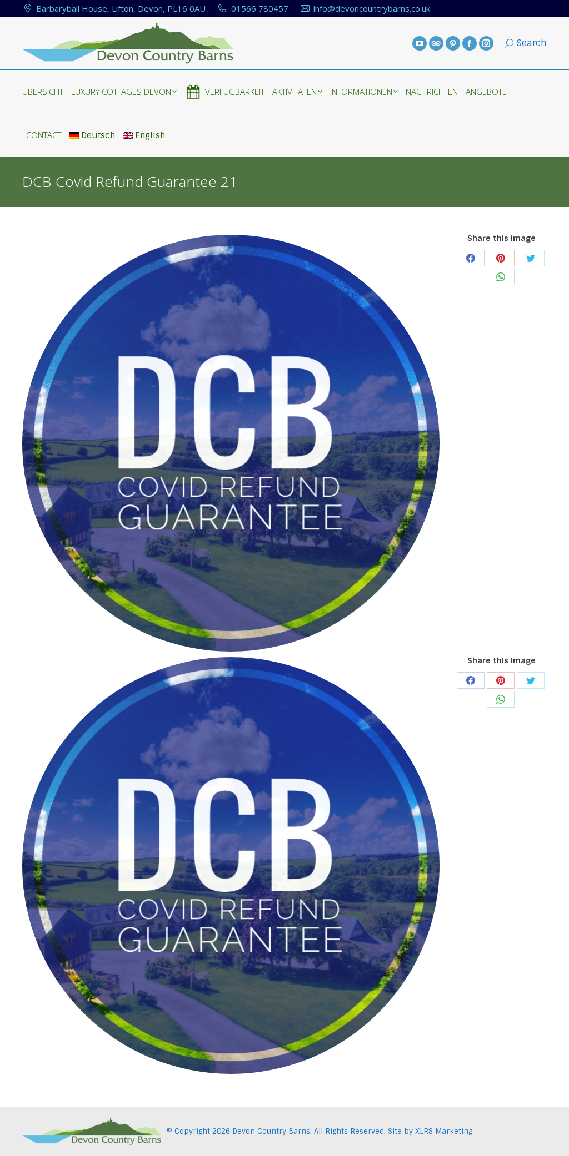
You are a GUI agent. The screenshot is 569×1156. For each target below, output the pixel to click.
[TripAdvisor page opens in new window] (436, 43)
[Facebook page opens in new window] (469, 43)
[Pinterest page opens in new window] (453, 43)
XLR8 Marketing (443, 1131)
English (150, 135)
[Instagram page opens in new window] (486, 43)
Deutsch (98, 135)
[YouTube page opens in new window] (419, 43)
